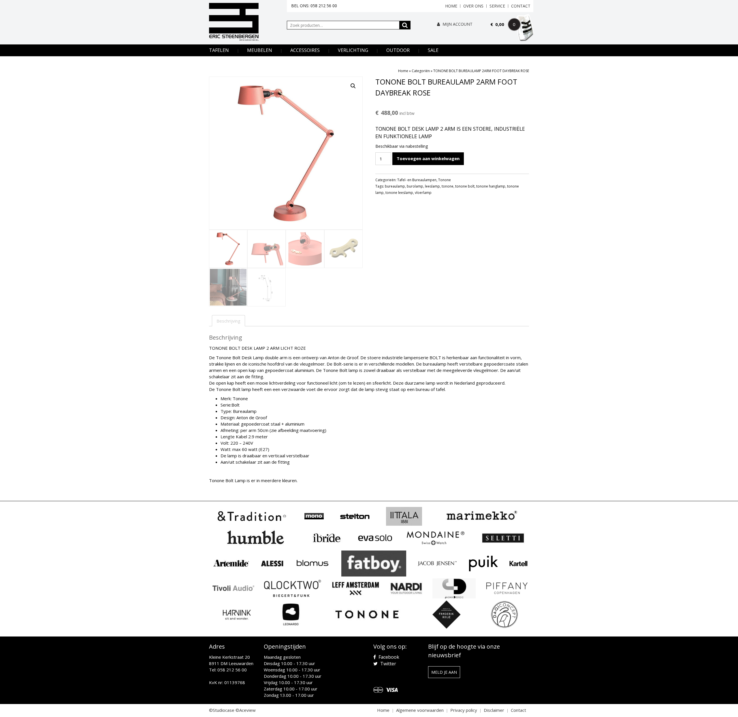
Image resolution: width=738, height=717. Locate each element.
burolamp (415, 186)
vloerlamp (423, 192)
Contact (520, 6)
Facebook (388, 657)
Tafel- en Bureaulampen (416, 179)
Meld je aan (444, 672)
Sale (433, 50)
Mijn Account (456, 24)
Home (451, 6)
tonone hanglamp (490, 186)
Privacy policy (463, 710)
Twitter (387, 663)
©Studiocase (221, 710)
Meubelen (259, 50)
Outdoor (398, 50)
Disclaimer (494, 710)
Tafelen (219, 50)
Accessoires (305, 50)
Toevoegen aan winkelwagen (428, 158)
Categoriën (421, 70)
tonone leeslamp (399, 192)
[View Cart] (512, 32)
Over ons (473, 6)
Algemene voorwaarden (420, 710)
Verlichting (353, 50)
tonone (447, 186)
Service (497, 6)
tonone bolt (465, 186)
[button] (353, 86)
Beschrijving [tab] (228, 321)
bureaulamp (395, 186)
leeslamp (432, 186)
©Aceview (246, 710)
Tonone (444, 179)
